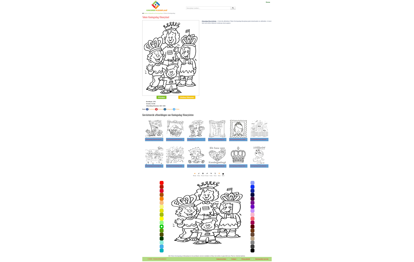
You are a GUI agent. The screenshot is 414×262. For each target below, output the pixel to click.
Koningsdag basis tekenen (258, 166)
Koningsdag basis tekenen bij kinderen (262, 139)
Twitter (178, 109)
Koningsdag (158, 13)
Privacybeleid (246, 259)
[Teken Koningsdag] (170, 58)
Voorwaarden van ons (261, 259)
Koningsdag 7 (192, 139)
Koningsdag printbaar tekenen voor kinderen (243, 166)
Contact (233, 259)
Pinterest (160, 109)
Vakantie (151, 13)
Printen (161, 97)
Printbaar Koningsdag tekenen (175, 166)
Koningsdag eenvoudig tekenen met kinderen (222, 166)
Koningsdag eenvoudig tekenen (155, 166)
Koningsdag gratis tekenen (174, 139)
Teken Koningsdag (176, 256)
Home (268, 2)
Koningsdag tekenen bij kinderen (155, 139)
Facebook (152, 109)
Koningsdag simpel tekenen (196, 166)
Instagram (169, 109)
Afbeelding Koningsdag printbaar (218, 139)
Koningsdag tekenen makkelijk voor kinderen (243, 139)
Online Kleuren (187, 97)
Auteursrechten (221, 259)
